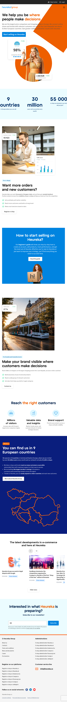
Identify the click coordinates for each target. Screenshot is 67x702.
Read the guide (35, 259)
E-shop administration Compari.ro (44, 651)
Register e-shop (9, 212)
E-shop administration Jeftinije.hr (44, 659)
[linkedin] (30, 689)
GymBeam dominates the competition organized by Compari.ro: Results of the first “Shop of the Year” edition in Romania (41, 574)
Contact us (7, 386)
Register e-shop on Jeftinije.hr (10, 685)
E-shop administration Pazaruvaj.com (45, 653)
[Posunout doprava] (36, 551)
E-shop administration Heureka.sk (44, 645)
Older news (33, 590)
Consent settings (6, 698)
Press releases (13, 576)
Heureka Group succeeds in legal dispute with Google (12, 572)
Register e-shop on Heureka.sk (10, 671)
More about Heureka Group (13, 479)
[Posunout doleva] (31, 551)
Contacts (4, 645)
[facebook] (26, 689)
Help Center (53, 2)
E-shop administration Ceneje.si (43, 656)
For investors (5, 656)
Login (63, 2)
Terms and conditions (8, 648)
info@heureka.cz (46, 669)
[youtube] (34, 689)
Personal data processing (19, 698)
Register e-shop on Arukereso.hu (11, 674)
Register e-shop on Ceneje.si (10, 682)
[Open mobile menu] (64, 7)
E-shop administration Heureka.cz (44, 643)
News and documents (8, 651)
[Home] (10, 7)
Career (4, 653)
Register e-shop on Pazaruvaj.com (11, 679)
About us (4, 643)
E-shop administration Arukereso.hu (45, 648)
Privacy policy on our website (33, 628)
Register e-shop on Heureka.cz (10, 668)
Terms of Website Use (33, 698)
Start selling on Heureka (14, 34)
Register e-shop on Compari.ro (10, 676)
